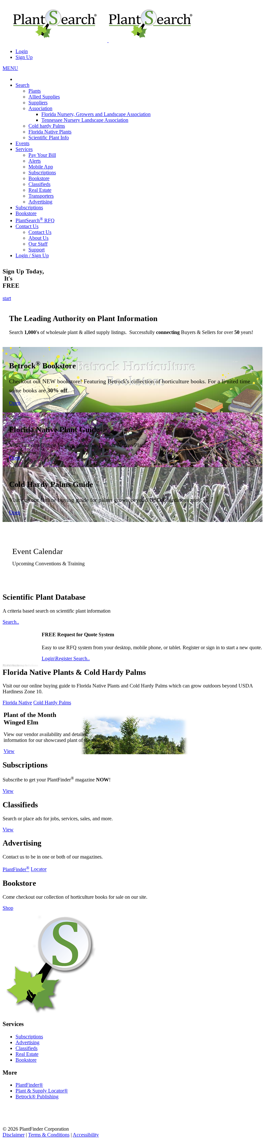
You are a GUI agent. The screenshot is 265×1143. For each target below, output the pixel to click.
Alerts (34, 161)
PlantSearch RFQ (35, 220)
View (9, 751)
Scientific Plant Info (48, 137)
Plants (34, 91)
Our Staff (38, 244)
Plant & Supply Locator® (42, 1090)
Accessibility (86, 1134)
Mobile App (40, 166)
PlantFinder (16, 869)
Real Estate (39, 190)
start (7, 298)
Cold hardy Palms (46, 126)
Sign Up (24, 57)
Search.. (11, 622)
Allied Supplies (44, 96)
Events (22, 143)
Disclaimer (14, 1134)
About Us (38, 238)
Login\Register (57, 658)
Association (40, 108)
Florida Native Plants (49, 131)
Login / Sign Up (32, 255)
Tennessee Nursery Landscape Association (84, 120)
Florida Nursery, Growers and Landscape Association (96, 114)
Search (22, 85)
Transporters (41, 196)
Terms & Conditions (48, 1134)
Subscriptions (42, 172)
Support (36, 249)
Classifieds (39, 184)
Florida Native (17, 702)
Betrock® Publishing (37, 1096)
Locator (39, 869)
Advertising (40, 201)
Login (22, 51)
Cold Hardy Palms (52, 702)
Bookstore (38, 178)
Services (24, 149)
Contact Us (27, 226)
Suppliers (38, 102)
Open (14, 403)
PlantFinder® (29, 1085)
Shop (8, 908)
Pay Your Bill (42, 155)
